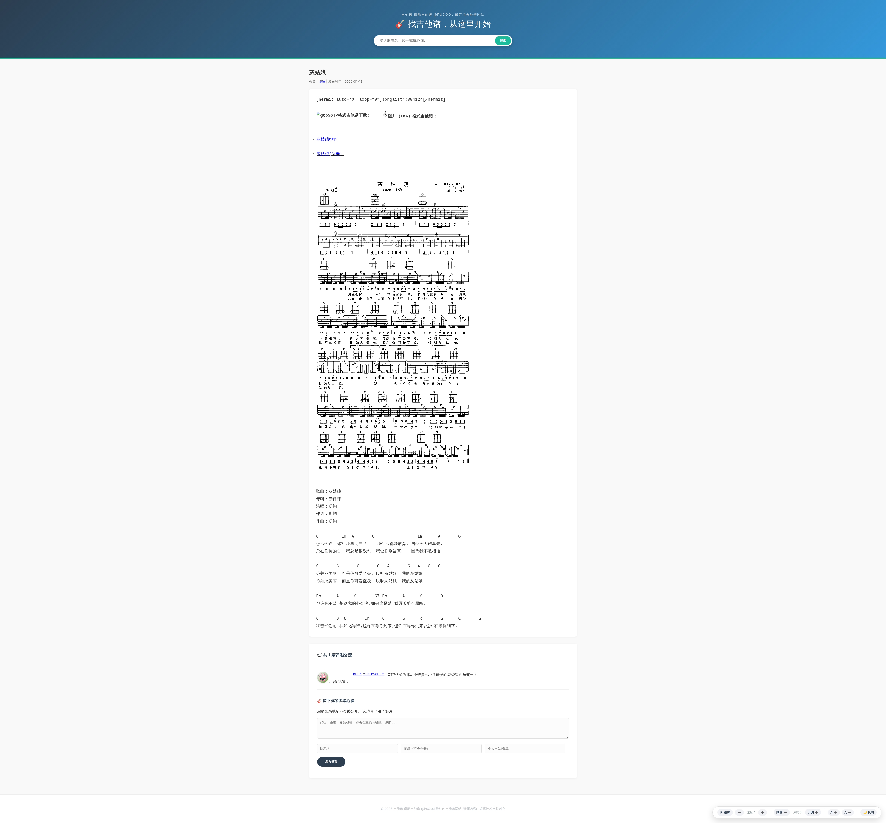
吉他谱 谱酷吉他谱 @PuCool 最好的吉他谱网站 (443, 14)
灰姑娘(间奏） (330, 154)
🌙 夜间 (868, 812)
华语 (322, 81)
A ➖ (847, 812)
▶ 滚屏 (725, 812)
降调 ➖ (781, 812)
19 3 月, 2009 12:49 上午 (368, 674)
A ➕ (833, 812)
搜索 (503, 40)
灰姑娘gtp (327, 139)
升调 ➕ (813, 812)
